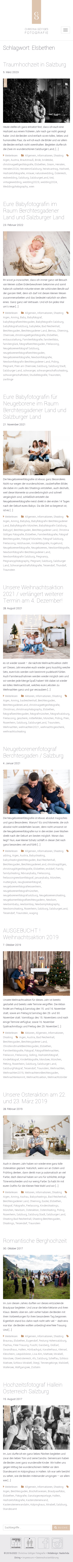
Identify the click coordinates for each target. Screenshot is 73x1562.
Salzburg (23, 178)
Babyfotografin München (24, 525)
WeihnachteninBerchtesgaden (41, 1073)
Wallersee (8, 1367)
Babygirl (8, 530)
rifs (34, 1358)
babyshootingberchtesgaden (19, 860)
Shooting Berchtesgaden (46, 1219)
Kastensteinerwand (37, 1500)
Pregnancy (42, 556)
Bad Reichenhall (51, 326)
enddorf (50, 869)
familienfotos (51, 339)
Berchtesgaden (11, 331)
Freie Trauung (21, 1345)
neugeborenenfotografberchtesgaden (24, 353)
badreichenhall (28, 700)
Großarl (54, 1345)
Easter (45, 1201)
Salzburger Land (12, 370)
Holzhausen (23, 543)
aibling (7, 855)
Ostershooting (48, 1210)
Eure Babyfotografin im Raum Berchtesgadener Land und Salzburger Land (33, 210)
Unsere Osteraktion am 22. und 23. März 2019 (34, 1098)
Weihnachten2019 (13, 1073)
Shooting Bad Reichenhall (17, 1219)
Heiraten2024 (11, 169)
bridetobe (47, 160)
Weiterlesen (11, 155)
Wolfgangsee (22, 1367)
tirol (51, 178)
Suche (62, 1527)
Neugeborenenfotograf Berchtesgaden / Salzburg (33, 752)
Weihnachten (10, 727)
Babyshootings (38, 1197)
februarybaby (28, 873)
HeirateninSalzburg (31, 169)
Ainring (15, 317)
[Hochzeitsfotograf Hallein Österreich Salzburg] (36, 1427)
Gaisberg (44, 1345)
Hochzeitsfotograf (48, 1055)
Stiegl (36, 1363)
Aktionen (29, 696)
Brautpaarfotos (56, 1491)
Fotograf (29, 1050)
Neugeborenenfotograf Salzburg (21, 348)
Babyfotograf (34, 317)
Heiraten (60, 164)
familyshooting (11, 873)
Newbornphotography (47, 904)
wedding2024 (49, 182)
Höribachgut (34, 1349)
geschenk (22, 718)
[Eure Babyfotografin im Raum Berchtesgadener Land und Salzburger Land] (36, 253)
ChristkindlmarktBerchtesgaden (21, 1046)
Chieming (62, 331)
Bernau (52, 331)
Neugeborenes (39, 548)
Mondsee (44, 1059)
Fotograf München (31, 539)
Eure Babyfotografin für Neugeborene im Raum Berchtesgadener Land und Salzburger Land (34, 407)
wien (31, 186)
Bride (38, 160)
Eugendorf (32, 1341)
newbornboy (27, 904)
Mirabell (58, 1354)
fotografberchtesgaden (32, 344)
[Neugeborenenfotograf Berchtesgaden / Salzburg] (36, 792)
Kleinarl (62, 1349)
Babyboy (25, 521)
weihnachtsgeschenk (52, 727)
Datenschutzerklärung (47, 1557)
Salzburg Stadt (56, 366)
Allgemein (30, 155)
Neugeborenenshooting (52, 895)
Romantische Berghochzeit (35, 1241)
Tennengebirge (49, 1363)
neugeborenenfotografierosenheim (22, 886)
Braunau (8, 1341)
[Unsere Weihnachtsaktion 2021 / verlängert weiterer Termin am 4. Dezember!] (36, 636)
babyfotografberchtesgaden (19, 322)
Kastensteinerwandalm (16, 1504)
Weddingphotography (15, 186)
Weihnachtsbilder (57, 1077)
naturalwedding (44, 173)
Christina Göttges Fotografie (32, 1553)
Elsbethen (40, 164)
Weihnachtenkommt (14, 1077)
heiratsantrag (50, 169)
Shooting (58, 155)
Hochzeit (64, 169)
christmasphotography (29, 709)
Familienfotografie (33, 339)
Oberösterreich (23, 1358)
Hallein (22, 1349)
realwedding (10, 178)
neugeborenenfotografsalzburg (20, 895)
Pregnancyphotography (16, 561)
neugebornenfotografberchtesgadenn (24, 900)
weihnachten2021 (29, 727)
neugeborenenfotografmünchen (20, 891)
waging (33, 913)
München (48, 718)
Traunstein (54, 375)
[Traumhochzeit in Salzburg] (36, 100)
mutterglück (9, 882)
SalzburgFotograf (13, 1068)
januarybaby (42, 878)
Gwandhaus (10, 1349)
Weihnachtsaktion (36, 1077)
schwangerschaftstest (15, 375)
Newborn (51, 900)
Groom (50, 164)
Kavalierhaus (50, 1349)
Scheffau (53, 1358)
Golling (33, 1055)
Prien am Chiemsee (25, 366)
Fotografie (21, 1496)
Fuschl (33, 1345)
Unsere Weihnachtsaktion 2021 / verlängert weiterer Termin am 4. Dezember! (33, 594)
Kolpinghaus (37, 1504)
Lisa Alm (37, 1354)
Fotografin (19, 1205)
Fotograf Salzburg (53, 539)
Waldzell (63, 1363)
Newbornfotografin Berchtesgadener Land (26, 362)
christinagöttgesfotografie (17, 869)
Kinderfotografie (40, 543)
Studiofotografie (38, 375)
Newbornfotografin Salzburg (19, 556)
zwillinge (8, 379)
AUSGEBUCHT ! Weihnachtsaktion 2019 (31, 934)
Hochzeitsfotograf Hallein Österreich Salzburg (32, 1388)
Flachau (7, 1345)
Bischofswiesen (38, 1491)
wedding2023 (31, 182)
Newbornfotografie (41, 357)
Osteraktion (32, 1210)
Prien (66, 718)
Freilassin (8, 1055)
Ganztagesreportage (39, 1496)
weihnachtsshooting (14, 731)
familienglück (10, 344)
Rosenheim (9, 723)
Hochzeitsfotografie (14, 173)
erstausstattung (12, 339)
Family (59, 869)
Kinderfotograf (11, 1059)
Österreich (60, 173)
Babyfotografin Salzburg (49, 322)
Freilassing (52, 344)
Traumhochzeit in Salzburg (34, 65)
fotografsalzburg (59, 714)
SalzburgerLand (39, 178)
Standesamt (10, 1509)
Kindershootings (49, 1205)
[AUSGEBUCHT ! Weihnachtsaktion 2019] (36, 973)
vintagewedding (12, 182)
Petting (7, 1064)
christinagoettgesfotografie (18, 164)
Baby (23, 317)
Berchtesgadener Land (34, 331)
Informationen (45, 155)
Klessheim (9, 1354)
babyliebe (34, 326)
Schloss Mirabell (22, 1363)
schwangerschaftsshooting (52, 370)
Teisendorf (49, 565)
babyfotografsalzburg (15, 326)
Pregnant (8, 366)
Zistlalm (35, 1367)
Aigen (6, 160)
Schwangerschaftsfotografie (26, 565)
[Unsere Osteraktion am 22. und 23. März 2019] (36, 1137)
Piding (55, 362)
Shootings (8, 1223)
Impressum (28, 1557)
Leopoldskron (23, 1354)
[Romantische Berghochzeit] (36, 1277)
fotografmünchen (39, 714)
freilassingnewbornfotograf (18, 878)
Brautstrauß (27, 160)
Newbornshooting (13, 909)
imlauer (30, 173)
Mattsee (48, 1354)
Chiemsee (8, 335)
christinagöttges (56, 864)
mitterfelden (35, 718)
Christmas (9, 709)
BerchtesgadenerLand (15, 705)
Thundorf (61, 565)
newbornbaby (11, 904)
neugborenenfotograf (29, 882)
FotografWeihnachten (47, 1050)
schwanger (29, 370)
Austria (15, 160)
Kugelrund (56, 543)
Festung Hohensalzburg (52, 1341)
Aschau (24, 1197)
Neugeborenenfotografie (16, 357)
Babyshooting (37, 855)
